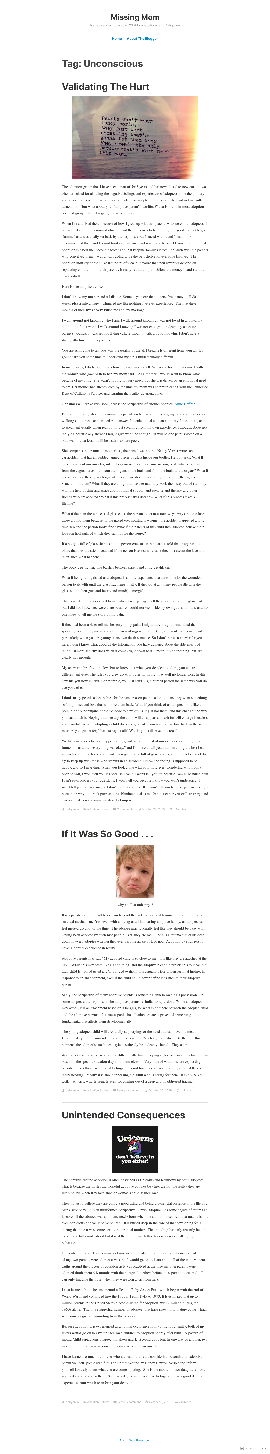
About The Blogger (142, 39)
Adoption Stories (98, 809)
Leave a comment (128, 1090)
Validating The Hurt (106, 86)
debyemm (72, 809)
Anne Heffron (185, 403)
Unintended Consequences (123, 1115)
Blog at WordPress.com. (135, 1440)
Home (117, 39)
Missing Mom (135, 17)
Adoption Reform (98, 1402)
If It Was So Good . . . (107, 833)
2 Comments (125, 809)
